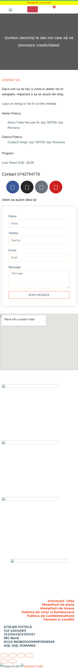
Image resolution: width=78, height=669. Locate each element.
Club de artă (44, 2)
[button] (32, 9)
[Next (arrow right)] (12, 661)
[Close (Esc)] (30, 655)
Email (12, 250)
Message (15, 267)
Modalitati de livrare (57, 608)
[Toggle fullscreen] (12, 655)
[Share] (21, 655)
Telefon (13, 233)
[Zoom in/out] (4, 655)
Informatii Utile (61, 601)
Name (13, 216)
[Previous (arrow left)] (4, 661)
